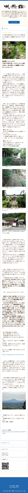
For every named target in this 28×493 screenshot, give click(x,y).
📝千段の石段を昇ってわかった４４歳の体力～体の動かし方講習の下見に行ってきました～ (13, 37)
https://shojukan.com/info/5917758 (13, 354)
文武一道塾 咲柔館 (10, 490)
